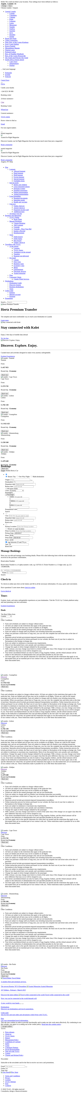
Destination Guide (15, 283)
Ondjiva (12, 29)
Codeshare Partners (11, 1047)
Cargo (7, 1046)
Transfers (17, 254)
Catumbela (13, 15)
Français (8, 76)
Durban (12, 65)
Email (3, 1066)
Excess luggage (19, 177)
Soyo (11, 33)
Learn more (5, 320)
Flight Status (18, 239)
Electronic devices (20, 271)
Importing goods (19, 200)
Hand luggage (18, 173)
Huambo (12, 35)
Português (8, 73)
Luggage (12, 169)
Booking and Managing (13, 215)
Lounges (17, 248)
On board (12, 258)
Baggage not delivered (21, 256)
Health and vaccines (20, 202)
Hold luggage (18, 175)
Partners (12, 293)
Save (10, 6)
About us (8, 1034)
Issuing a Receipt (19, 231)
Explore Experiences (8, 356)
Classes (16, 260)
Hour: (7, 535)
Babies (15, 505)
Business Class (19, 264)
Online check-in (19, 206)
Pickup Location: (11, 526)
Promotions (9, 298)
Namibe (12, 27)
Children (16, 501)
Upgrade (17, 227)
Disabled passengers (20, 190)
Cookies (8, 1080)
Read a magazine (6, 145)
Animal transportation (21, 194)
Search (3, 575)
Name (4, 573)
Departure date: (10, 484)
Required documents (21, 198)
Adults (15, 497)
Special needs (14, 183)
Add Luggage (18, 225)
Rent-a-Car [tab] (14, 471)
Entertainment (18, 269)
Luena (11, 23)
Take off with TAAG (12, 1051)
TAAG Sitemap (10, 1082)
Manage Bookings (15, 221)
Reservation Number (8, 561)
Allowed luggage (19, 171)
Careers (7, 1053)
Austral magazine (19, 273)
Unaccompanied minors (22, 187)
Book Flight (18, 219)
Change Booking (19, 223)
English (7, 75)
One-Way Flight (24, 477)
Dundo (11, 36)
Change (4, 6)
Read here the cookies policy (51, 1024)
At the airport (13, 246)
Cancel (3, 80)
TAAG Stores (18, 250)
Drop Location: (10, 531)
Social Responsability (12, 1049)
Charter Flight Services (21, 279)
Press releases (9, 1032)
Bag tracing (17, 240)
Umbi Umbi (9, 291)
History (7, 1038)
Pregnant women (19, 188)
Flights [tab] (3, 471)
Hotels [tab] (8, 471)
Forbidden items (19, 181)
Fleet (11, 275)
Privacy (7, 1078)
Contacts (8, 1085)
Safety (7, 1044)
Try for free (5, 338)
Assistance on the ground (22, 252)
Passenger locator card (21, 210)
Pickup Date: (9, 533)
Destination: (9, 482)
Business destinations (16, 287)
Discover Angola (15, 285)
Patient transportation (21, 192)
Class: (7, 490)
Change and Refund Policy (14, 1055)
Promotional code (11, 509)
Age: (6, 544)
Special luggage (19, 179)
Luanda (12, 13)
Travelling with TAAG (13, 244)
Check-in (12, 204)
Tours (11, 289)
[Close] (2, 82)
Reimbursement (19, 233)
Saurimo (12, 31)
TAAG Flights (14, 217)
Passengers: (9, 492)
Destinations (9, 281)
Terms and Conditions (12, 1076)
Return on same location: (16, 529)
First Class (17, 262)
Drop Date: (9, 538)
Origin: (7, 480)
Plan (6, 167)
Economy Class (19, 266)
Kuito (11, 19)
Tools (11, 235)
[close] (2, 618)
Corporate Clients (15, 277)
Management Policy (12, 1040)
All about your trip (15, 214)
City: (6, 516)
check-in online (30, 587)
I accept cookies (7, 1026)
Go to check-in (6, 591)
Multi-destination (38, 477)
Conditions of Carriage (12, 1042)
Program (12, 296)
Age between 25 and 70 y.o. (17, 542)
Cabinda (12, 17)
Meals (16, 267)
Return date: (9, 486)
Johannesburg (14, 63)
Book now (5, 375)
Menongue (13, 25)
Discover (4, 677)
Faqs (6, 1084)
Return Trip (12, 477)
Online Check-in (19, 242)
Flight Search (18, 237)
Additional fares (19, 212)
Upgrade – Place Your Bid (22, 229)
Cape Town (13, 62)
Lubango (12, 21)
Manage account (14, 294)
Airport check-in (19, 208)
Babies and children (20, 185)
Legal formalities (15, 196)
